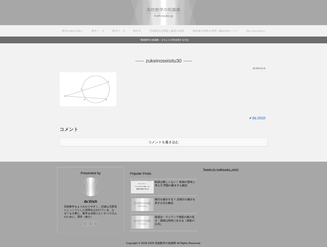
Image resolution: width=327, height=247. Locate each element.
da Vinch (90, 201)
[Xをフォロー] (85, 223)
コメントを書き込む (163, 142)
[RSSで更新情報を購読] (95, 223)
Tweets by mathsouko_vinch (220, 169)
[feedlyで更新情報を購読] (90, 223)
